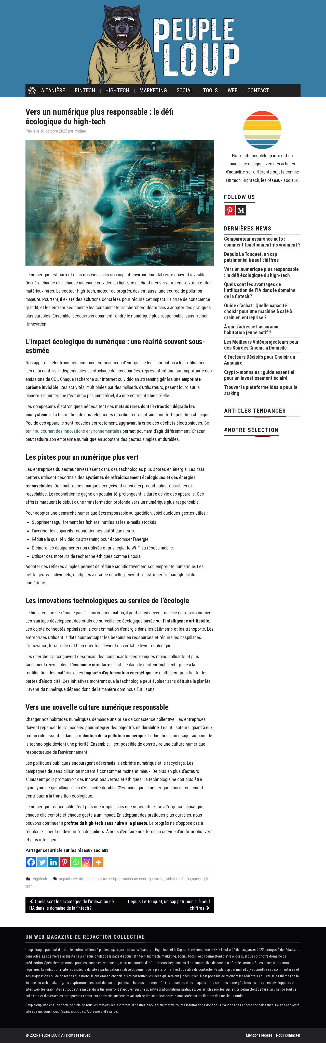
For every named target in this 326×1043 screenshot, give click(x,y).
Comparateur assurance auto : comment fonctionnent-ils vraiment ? (262, 242)
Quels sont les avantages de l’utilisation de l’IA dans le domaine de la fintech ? (71, 905)
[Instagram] (87, 862)
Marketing (153, 90)
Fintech (85, 90)
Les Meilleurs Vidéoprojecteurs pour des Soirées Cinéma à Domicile (261, 345)
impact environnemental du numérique (89, 878)
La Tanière (51, 90)
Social (185, 90)
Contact (258, 90)
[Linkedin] (53, 862)
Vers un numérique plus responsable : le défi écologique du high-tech (261, 272)
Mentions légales (259, 1035)
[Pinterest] (65, 862)
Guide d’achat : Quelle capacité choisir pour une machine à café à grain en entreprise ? (258, 312)
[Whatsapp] (76, 862)
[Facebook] (31, 862)
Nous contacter (288, 1035)
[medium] (241, 210)
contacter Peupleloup (214, 969)
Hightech (117, 90)
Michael (80, 131)
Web (233, 90)
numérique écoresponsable (143, 878)
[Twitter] (42, 862)
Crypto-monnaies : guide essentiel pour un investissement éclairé (259, 375)
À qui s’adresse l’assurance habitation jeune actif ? (252, 330)
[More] (98, 862)
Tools (210, 90)
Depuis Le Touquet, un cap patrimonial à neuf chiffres (169, 905)
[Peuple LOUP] (163, 44)
